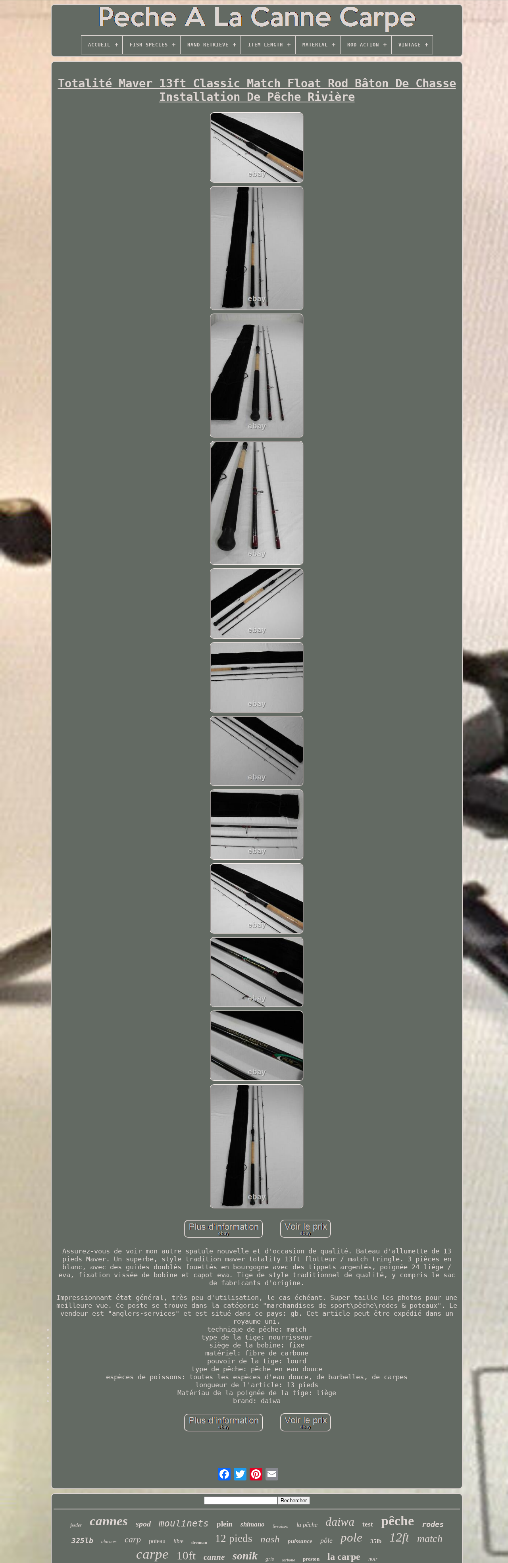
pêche (397, 1520)
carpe (152, 1554)
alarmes (109, 1541)
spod (143, 1523)
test (367, 1524)
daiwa (339, 1521)
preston (311, 1559)
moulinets (184, 1523)
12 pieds (233, 1538)
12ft (399, 1537)
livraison (281, 1526)
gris (270, 1559)
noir (372, 1559)
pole (351, 1537)
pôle (326, 1540)
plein (225, 1524)
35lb (375, 1541)
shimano (253, 1524)
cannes (109, 1521)
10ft (186, 1555)
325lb (82, 1540)
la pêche (307, 1524)
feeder (76, 1525)
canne (214, 1557)
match (430, 1538)
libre (178, 1541)
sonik (245, 1556)
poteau (157, 1541)
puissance (300, 1541)
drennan (199, 1542)
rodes (433, 1524)
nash (270, 1539)
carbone (288, 1560)
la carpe (343, 1556)
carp (133, 1539)
